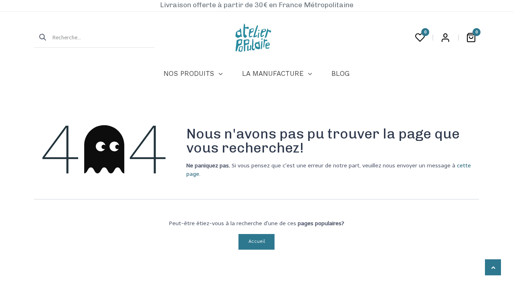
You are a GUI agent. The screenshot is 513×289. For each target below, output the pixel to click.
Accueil (256, 241)
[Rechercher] (40, 38)
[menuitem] (193, 74)
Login (445, 38)
